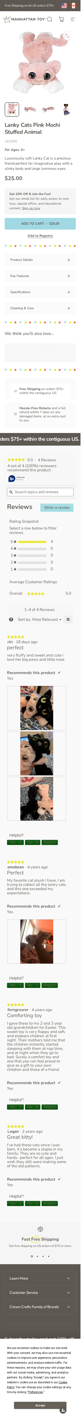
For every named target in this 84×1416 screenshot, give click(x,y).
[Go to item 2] (30, 109)
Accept (40, 1405)
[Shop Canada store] (73, 5)
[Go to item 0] (12, 109)
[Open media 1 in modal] (67, 35)
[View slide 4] (49, 1256)
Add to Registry (40, 235)
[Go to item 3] (48, 109)
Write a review (59, 508)
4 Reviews (48, 460)
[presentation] (36, 708)
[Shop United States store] (64, 5)
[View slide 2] (37, 1256)
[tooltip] (17, 479)
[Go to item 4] (66, 109)
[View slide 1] (32, 1256)
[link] (16, 460)
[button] (63, 1410)
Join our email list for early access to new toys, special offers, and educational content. (39, 201)
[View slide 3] (43, 1256)
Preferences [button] (35, 1392)
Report (50, 842)
